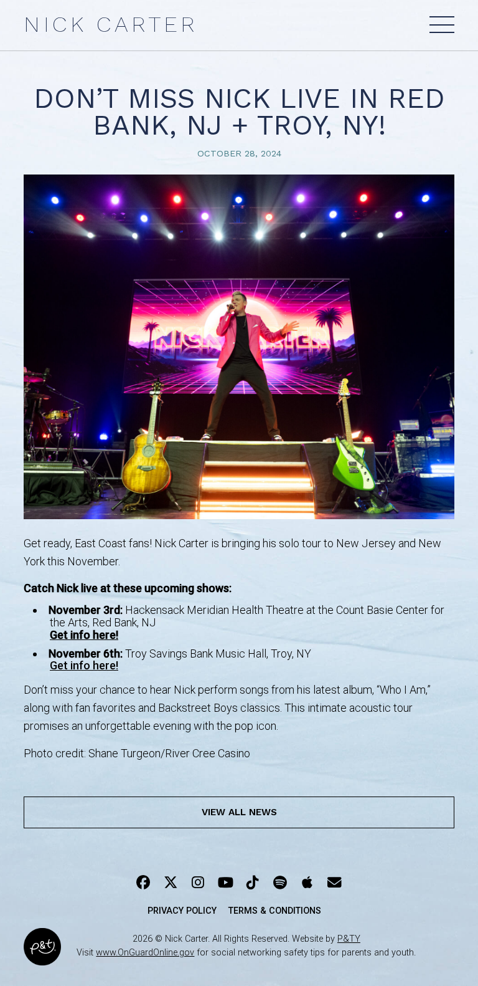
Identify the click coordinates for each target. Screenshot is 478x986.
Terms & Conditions (274, 911)
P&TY (348, 939)
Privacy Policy (182, 911)
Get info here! (84, 665)
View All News (239, 812)
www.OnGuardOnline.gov (145, 952)
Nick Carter (110, 24)
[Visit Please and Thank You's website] (42, 957)
